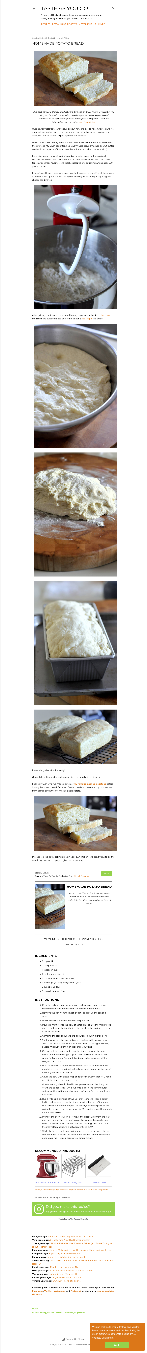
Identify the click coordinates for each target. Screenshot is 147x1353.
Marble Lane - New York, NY (64, 1267)
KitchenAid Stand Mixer (48, 1182)
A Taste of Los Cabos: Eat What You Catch (70, 1270)
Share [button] (35, 1309)
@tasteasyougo (58, 1211)
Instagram (59, 1291)
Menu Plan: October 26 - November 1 (66, 1257)
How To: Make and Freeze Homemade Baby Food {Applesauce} (81, 1250)
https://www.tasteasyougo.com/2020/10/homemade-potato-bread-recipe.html (72, 1189)
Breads (50, 1313)
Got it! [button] (117, 1345)
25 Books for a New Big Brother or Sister (69, 1240)
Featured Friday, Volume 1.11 (63, 1274)
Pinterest (75, 1291)
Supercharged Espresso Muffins (65, 1253)
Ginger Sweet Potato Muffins (66, 1277)
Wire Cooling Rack (73, 1182)
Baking (42, 1313)
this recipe (87, 318)
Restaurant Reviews (64, 24)
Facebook (37, 1291)
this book (105, 315)
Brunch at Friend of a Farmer (66, 1281)
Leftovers (59, 1313)
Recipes (45, 24)
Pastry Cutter (99, 1182)
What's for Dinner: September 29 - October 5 (70, 1236)
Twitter (48, 1291)
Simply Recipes (81, 876)
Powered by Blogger (76, 1339)
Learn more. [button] (108, 1338)
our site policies (87, 122)
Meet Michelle (87, 24)
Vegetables (79, 1313)
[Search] (113, 8)
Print (106, 873)
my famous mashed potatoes (90, 784)
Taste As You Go (64, 8)
